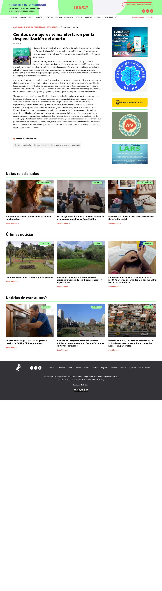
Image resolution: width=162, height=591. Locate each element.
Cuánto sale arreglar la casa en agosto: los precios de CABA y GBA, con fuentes (27, 342)
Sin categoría (50, 27)
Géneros (49, 17)
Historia (78, 17)
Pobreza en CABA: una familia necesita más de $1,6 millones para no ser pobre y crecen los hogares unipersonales (131, 343)
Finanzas (88, 17)
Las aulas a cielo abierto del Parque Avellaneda (29, 277)
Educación (13, 17)
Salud (31, 17)
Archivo (149, 17)
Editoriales (36, 27)
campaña (27, 145)
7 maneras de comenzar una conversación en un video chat (28, 218)
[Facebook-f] (143, 11)
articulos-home (21, 27)
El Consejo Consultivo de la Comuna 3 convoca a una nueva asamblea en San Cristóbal (80, 218)
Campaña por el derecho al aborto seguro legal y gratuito (57, 145)
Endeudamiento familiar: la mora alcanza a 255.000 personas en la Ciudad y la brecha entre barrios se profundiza (132, 280)
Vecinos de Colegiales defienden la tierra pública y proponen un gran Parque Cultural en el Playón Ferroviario (80, 343)
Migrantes (68, 17)
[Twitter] (147, 11)
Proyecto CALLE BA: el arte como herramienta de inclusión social (131, 218)
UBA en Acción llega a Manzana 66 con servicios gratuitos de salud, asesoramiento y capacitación (79, 280)
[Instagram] (151, 11)
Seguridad (98, 17)
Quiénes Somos (138, 17)
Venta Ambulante (112, 17)
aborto (17, 145)
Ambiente (39, 17)
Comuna (23, 17)
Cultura (58, 17)
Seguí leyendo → (12, 223)
